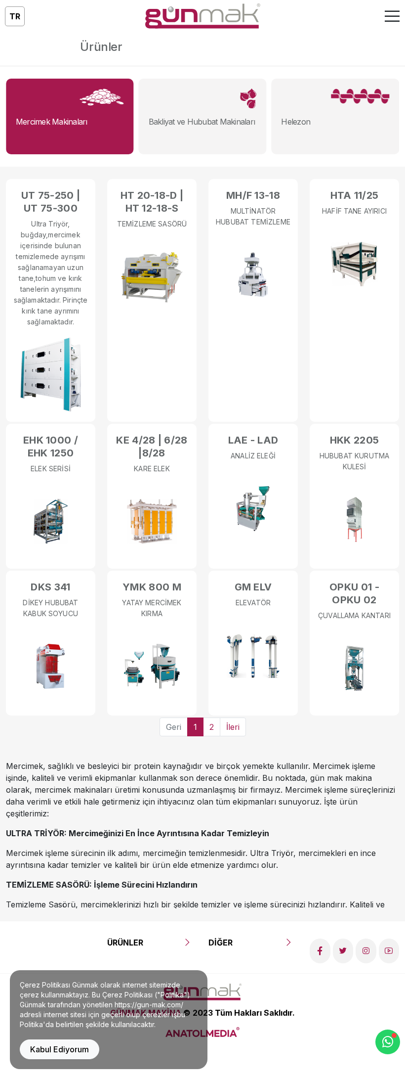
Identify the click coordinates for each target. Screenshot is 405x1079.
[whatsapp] (387, 1042)
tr (14, 16)
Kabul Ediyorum (59, 1049)
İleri (233, 727)
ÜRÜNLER (125, 942)
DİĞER (220, 942)
